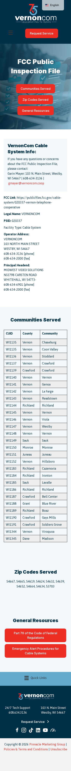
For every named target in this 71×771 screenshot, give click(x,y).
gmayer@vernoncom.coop (26, 183)
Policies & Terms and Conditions (26, 749)
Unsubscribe (58, 749)
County (28, 333)
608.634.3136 (18, 712)
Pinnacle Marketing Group (47, 744)
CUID (9, 333)
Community (50, 333)
